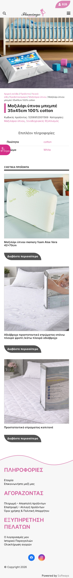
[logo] (33, 13)
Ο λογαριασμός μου (16, 537)
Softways (63, 575)
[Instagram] (41, 557)
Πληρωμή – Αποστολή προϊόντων (25, 503)
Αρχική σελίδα (11, 93)
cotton (48, 142)
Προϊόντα (25, 93)
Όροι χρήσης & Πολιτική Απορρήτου (26, 510)
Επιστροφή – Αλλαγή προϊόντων (24, 507)
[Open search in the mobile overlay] (4, 13)
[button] (68, 13)
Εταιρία (8, 480)
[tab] (36, 133)
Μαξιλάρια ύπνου (37, 97)
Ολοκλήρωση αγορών (18, 544)
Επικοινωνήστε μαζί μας (19, 484)
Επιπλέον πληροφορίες (36, 133)
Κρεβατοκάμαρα (18, 97)
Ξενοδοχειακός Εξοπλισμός (42, 121)
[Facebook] (31, 557)
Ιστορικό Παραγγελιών (18, 540)
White (47, 149)
